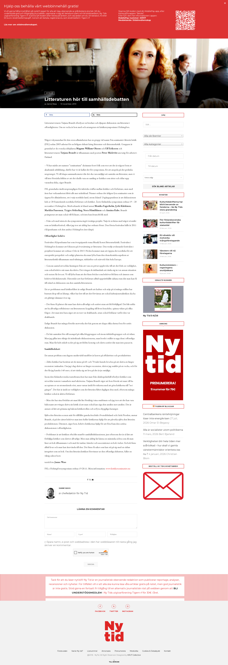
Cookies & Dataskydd (151, 651)
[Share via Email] (92, 480)
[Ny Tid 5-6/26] (163, 299)
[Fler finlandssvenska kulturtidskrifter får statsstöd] (150, 223)
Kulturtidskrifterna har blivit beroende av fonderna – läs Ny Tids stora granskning (171, 206)
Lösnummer (92, 651)
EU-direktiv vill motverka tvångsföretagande (170, 238)
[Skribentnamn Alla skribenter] (163, 136)
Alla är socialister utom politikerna (163, 429)
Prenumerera (120, 651)
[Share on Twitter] (90, 480)
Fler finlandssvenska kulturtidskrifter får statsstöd (170, 222)
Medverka (134, 651)
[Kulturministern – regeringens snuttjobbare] (150, 268)
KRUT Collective (134, 655)
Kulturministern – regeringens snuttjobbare (168, 268)
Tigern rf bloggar (164, 406)
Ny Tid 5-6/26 (150, 315)
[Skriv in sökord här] (163, 124)
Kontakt (167, 651)
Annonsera (106, 651)
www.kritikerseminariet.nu (118, 468)
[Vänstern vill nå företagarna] (150, 254)
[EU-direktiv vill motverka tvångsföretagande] (150, 239)
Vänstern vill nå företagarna (168, 252)
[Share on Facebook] (87, 480)
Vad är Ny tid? (77, 651)
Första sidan (62, 651)
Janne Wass (52, 104)
